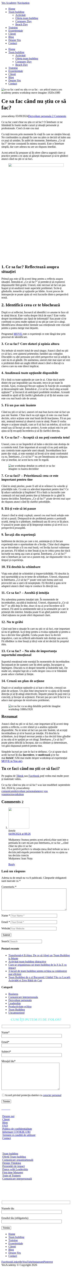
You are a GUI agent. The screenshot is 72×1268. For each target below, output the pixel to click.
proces (9, 794)
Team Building (16, 1009)
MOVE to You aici (11, 761)
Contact (12, 1255)
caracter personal (52, 1095)
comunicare (7, 791)
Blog (11, 1249)
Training (13, 1240)
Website (5, 928)
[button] (23, 2)
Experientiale (15, 1243)
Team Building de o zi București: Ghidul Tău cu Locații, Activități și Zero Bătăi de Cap (39, 979)
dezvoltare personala (25, 791)
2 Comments (58, 116)
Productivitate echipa (19, 1006)
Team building (16, 1237)
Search (5, 941)
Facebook (34, 775)
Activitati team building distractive (27, 961)
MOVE (18, 333)
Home (11, 1234)
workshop (18, 794)
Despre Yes (14, 1252)
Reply (11, 864)
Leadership (14, 1003)
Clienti (12, 1246)
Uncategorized (16, 1012)
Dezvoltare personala (39, 116)
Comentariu (8, 886)
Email (5, 921)
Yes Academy (9, 2)
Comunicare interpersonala (23, 997)
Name (5, 915)
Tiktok (20, 775)
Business (13, 993)
